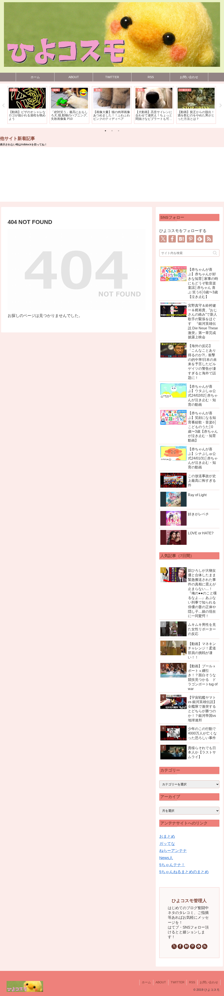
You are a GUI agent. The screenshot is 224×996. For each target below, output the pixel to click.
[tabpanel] (27, 105)
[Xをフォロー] (163, 239)
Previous (3, 105)
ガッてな (167, 843)
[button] (215, 252)
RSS (192, 982)
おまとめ (167, 836)
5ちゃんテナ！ (172, 865)
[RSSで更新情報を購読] (209, 239)
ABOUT (161, 982)
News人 (166, 858)
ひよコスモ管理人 (189, 900)
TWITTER (177, 982)
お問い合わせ (209, 982)
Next (221, 105)
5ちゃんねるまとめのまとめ (184, 872)
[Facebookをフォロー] (172, 239)
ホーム (146, 982)
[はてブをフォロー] (181, 239)
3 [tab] (118, 131)
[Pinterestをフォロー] (190, 239)
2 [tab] (112, 131)
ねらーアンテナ (173, 850)
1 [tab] (105, 131)
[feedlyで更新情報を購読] (199, 239)
